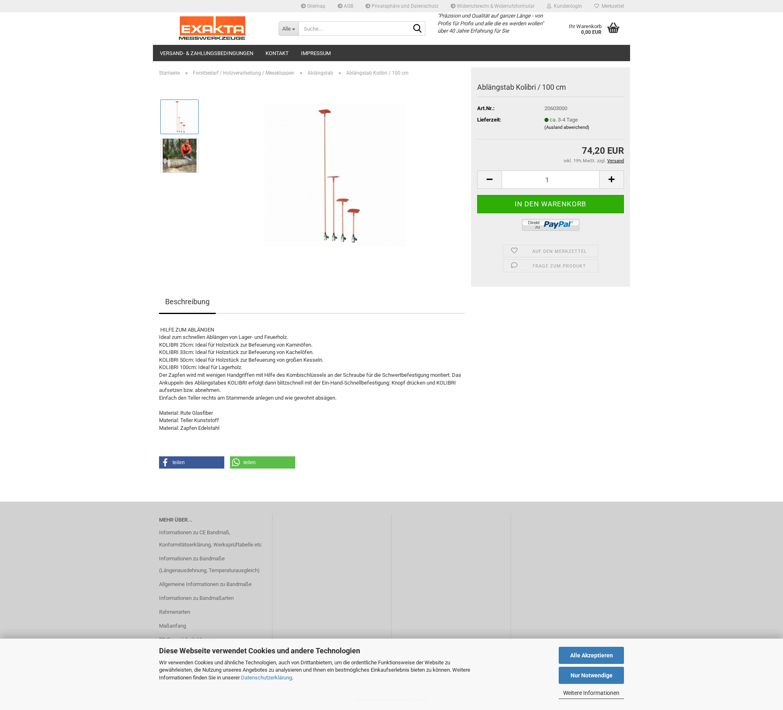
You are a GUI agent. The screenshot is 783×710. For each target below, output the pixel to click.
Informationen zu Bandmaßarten (196, 598)
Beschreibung (187, 301)
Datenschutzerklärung (266, 678)
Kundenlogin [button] (566, 6)
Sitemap (315, 6)
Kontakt (277, 53)
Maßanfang (172, 626)
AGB (348, 6)
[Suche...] (417, 29)
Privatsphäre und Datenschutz (404, 6)
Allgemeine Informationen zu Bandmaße (205, 584)
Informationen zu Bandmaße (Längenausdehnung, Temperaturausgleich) (209, 564)
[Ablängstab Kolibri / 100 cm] (335, 174)
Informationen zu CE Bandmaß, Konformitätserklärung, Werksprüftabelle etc (210, 538)
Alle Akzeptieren (591, 655)
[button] (489, 179)
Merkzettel (611, 6)
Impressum (316, 53)
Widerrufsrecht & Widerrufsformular (495, 6)
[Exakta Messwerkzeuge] (212, 28)
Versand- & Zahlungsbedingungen (206, 53)
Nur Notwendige (592, 675)
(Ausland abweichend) (566, 127)
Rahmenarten (174, 612)
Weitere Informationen (591, 693)
